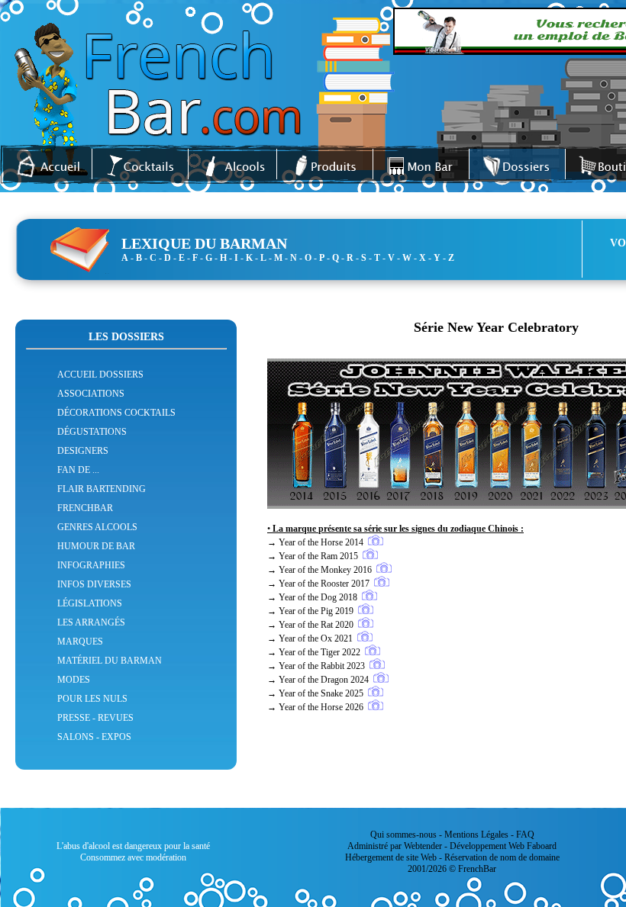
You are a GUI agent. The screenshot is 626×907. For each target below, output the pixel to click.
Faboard (542, 846)
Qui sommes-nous (403, 834)
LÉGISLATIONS (89, 603)
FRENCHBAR (85, 508)
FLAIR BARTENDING (101, 489)
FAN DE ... (78, 470)
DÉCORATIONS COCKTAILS (116, 412)
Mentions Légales (476, 834)
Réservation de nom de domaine (502, 857)
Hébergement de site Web (391, 857)
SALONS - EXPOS (94, 737)
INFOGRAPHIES (91, 565)
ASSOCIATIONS (90, 393)
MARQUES (80, 641)
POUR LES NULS (92, 698)
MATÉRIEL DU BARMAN (109, 660)
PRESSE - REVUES (95, 717)
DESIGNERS (82, 450)
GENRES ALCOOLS (97, 527)
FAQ (525, 834)
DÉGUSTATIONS (92, 431)
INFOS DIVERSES (94, 584)
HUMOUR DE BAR (96, 546)
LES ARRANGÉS (91, 622)
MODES (73, 679)
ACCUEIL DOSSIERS (100, 374)
